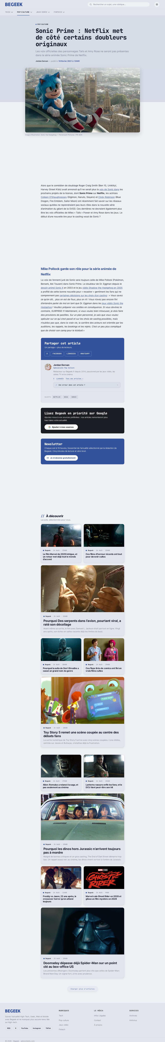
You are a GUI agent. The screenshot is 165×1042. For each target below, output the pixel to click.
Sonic (74, 397)
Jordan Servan (42, 61)
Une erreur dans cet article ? (72, 385)
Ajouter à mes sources (63, 427)
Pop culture (23, 12)
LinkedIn (71, 354)
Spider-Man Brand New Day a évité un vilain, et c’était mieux (103, 1016)
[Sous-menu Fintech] (64, 12)
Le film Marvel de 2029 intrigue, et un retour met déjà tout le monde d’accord (60, 557)
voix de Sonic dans (109, 189)
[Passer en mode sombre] (157, 4)
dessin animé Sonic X (52, 287)
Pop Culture (42, 24)
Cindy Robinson (106, 197)
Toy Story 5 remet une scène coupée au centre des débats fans (81, 734)
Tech (7, 12)
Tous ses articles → (74, 379)
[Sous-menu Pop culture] (31, 12)
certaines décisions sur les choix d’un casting (83, 295)
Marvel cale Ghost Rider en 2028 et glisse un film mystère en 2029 (103, 897)
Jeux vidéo (41, 12)
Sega (66, 397)
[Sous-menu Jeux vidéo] (49, 12)
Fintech (58, 12)
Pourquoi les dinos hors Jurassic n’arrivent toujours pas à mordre (82, 850)
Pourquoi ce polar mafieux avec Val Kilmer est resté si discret (60, 1016)
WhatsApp (85, 354)
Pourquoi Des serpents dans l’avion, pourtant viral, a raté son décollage (82, 622)
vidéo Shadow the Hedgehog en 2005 (102, 287)
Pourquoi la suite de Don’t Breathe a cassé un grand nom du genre (61, 669)
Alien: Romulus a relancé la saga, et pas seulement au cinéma (60, 786)
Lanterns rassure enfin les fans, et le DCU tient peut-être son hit (104, 786)
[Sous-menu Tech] (12, 12)
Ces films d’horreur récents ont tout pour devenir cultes (104, 555)
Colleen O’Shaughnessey (54, 197)
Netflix (56, 397)
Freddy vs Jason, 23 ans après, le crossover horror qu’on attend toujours (59, 899)
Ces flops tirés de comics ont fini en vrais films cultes (104, 669)
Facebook (57, 354)
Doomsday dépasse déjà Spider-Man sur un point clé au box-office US (80, 965)
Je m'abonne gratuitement (63, 458)
